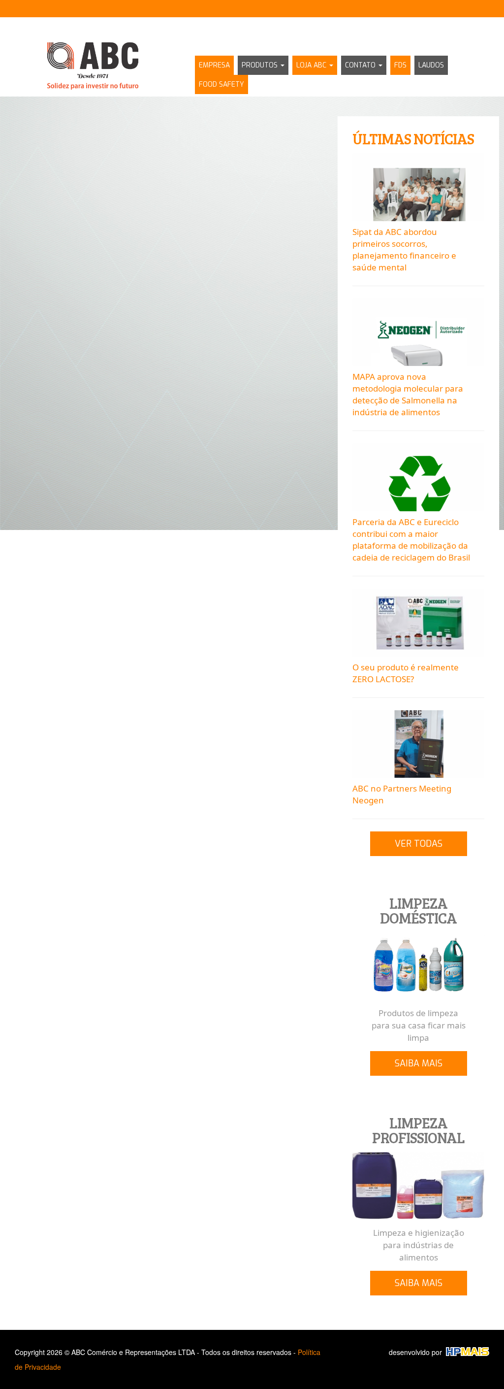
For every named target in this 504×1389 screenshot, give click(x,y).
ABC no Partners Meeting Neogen (401, 794)
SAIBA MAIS (418, 1063)
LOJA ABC (312, 65)
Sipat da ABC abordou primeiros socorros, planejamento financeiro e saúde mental (404, 249)
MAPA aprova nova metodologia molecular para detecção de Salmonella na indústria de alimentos (407, 394)
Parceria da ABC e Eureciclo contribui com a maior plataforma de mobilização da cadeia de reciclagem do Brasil (411, 539)
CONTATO (361, 65)
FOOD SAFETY (221, 84)
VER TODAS (418, 844)
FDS (400, 65)
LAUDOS (431, 65)
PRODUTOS (261, 65)
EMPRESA (214, 65)
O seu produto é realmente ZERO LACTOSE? (405, 673)
